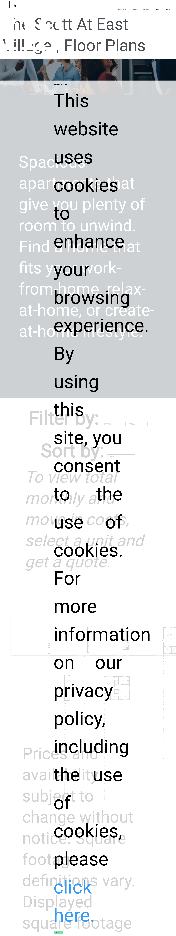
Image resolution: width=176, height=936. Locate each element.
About (157, 9)
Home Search (122, 9)
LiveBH (134, 9)
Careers (168, 9)
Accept (58, 932)
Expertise (146, 9)
